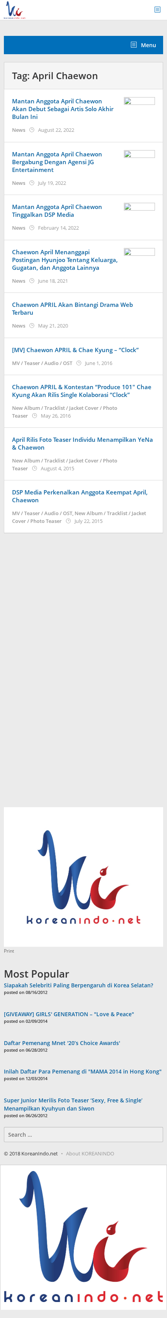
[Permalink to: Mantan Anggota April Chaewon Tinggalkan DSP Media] (139, 214)
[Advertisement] (62, 675)
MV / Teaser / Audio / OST (42, 363)
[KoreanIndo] (14, 9)
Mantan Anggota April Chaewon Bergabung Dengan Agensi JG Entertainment (57, 162)
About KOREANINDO (90, 1153)
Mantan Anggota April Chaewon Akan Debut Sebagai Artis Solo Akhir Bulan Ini (62, 108)
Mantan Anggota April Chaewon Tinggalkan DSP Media (57, 210)
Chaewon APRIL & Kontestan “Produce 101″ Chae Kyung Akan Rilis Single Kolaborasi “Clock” (81, 391)
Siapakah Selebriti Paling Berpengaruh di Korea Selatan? (78, 985)
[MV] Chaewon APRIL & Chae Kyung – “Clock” (75, 350)
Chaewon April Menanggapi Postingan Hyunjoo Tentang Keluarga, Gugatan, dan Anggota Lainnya (65, 259)
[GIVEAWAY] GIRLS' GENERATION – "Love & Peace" (69, 1014)
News (18, 129)
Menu (147, 45)
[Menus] (160, 10)
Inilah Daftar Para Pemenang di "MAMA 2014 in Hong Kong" (83, 1071)
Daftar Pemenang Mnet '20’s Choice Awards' (62, 1043)
